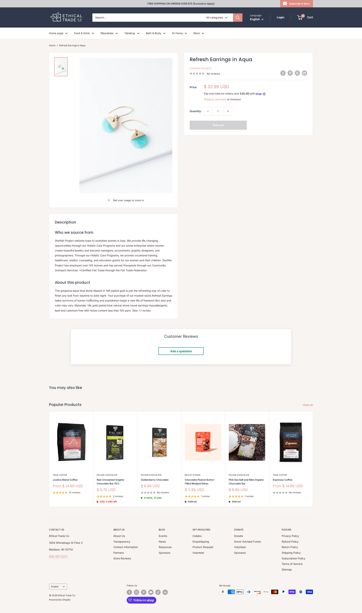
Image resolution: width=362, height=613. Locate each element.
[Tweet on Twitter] (297, 73)
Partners (118, 552)
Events (163, 535)
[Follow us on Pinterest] (143, 592)
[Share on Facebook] (283, 73)
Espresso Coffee (282, 479)
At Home (177, 33)
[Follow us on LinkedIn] (165, 592)
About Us (119, 535)
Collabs (197, 535)
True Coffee (60, 475)
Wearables (107, 33)
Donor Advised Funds (247, 541)
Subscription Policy (293, 558)
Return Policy (290, 547)
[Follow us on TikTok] (158, 592)
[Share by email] (304, 73)
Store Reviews (122, 558)
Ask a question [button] (181, 351)
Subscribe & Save (299, 3)
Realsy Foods (192, 475)
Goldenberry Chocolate (155, 479)
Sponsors (164, 552)
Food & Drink (82, 33)
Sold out (218, 125)
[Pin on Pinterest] (290, 73)
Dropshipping (201, 541)
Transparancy (121, 541)
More (196, 33)
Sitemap (287, 569)
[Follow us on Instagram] (136, 592)
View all (308, 404)
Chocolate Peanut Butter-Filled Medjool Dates (200, 481)
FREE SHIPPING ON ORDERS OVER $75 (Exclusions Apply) (181, 3)
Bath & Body (153, 33)
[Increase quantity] (228, 111)
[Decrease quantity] (208, 111)
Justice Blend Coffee (65, 479)
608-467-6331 (58, 556)
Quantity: (196, 111)
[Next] (313, 459)
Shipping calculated (215, 99)
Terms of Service (292, 563)
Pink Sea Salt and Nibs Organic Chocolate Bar (246, 481)
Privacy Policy (290, 535)
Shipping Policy (291, 552)
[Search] (237, 17)
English (55, 586)
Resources (165, 547)
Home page (56, 33)
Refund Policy (290, 541)
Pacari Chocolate (107, 475)
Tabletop (129, 33)
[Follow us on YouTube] (150, 592)
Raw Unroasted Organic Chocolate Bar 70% (110, 481)
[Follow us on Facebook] (129, 592)
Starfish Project (201, 68)
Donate (238, 535)
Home (52, 45)
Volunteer (198, 552)
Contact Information (125, 547)
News (162, 541)
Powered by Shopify (60, 599)
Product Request (203, 547)
